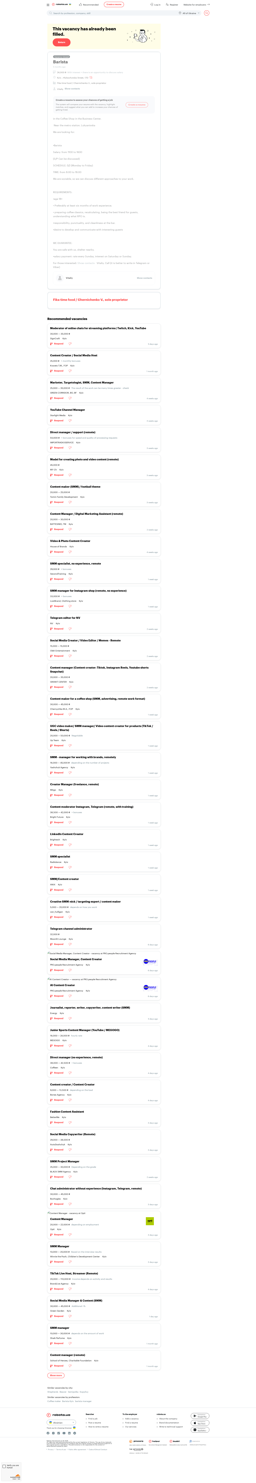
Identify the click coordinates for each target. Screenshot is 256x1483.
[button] (200, 1416)
